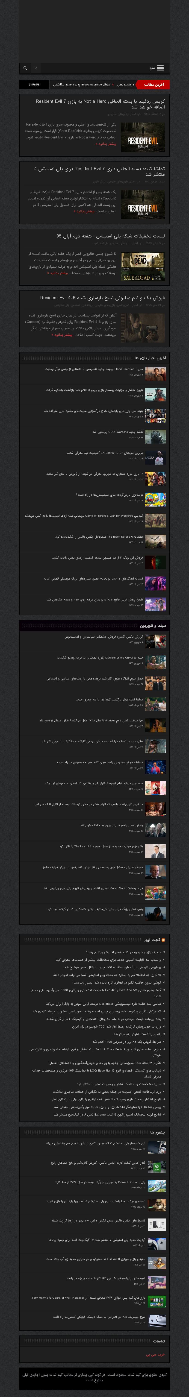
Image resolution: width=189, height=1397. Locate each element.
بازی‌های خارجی (118, 114)
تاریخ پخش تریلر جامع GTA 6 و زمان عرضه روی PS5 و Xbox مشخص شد (95, 599)
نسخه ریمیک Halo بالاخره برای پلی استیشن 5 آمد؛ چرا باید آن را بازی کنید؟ (96, 1201)
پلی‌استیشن (101, 243)
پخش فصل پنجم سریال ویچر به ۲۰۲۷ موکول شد (111, 825)
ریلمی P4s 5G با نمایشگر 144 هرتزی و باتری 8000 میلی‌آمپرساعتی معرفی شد (107, 1107)
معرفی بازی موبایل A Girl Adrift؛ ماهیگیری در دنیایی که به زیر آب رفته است (95, 1259)
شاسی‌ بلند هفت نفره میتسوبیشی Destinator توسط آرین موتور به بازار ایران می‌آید (103, 1003)
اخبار (133, 114)
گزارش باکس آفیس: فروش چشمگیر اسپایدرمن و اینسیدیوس (104, 637)
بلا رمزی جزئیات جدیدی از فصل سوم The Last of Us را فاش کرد (101, 846)
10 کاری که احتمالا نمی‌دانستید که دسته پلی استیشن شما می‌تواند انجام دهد (107, 975)
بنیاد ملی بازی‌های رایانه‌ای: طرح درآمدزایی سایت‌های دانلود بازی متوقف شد (93, 411)
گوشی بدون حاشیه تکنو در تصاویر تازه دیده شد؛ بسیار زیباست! (117, 982)
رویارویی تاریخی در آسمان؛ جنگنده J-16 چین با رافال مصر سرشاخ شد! (112, 967)
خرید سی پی (155, 1354)
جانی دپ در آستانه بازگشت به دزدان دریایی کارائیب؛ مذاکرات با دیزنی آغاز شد (92, 741)
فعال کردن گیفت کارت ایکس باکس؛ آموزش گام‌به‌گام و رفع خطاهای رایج (98, 1163)
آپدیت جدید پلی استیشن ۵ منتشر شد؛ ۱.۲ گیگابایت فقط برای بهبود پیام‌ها (97, 1240)
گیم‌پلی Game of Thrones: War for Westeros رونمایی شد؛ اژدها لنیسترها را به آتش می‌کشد (84, 516)
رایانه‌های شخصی (82, 305)
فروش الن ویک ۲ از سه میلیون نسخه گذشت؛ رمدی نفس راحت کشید (97, 558)
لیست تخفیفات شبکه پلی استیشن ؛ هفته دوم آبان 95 (110, 236)
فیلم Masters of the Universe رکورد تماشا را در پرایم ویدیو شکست (100, 658)
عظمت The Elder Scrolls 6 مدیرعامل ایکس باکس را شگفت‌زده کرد (99, 537)
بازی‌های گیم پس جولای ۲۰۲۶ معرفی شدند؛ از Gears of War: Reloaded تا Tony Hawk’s (88, 1298)
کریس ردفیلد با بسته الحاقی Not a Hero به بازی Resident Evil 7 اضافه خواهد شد (100, 104)
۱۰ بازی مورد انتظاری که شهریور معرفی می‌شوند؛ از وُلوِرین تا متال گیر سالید (94, 474)
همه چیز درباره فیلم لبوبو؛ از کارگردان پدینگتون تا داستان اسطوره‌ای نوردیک (94, 783)
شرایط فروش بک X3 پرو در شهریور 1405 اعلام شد (126, 1041)
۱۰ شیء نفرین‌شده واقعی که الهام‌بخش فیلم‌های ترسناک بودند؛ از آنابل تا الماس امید (88, 804)
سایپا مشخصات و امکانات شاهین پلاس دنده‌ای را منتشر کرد (119, 1084)
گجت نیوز (152, 940)
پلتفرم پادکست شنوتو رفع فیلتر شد (137, 1034)
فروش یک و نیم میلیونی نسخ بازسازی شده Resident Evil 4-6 (102, 298)
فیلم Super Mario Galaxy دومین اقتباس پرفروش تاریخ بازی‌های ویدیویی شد (93, 888)
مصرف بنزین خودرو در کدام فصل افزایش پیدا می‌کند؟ (123, 952)
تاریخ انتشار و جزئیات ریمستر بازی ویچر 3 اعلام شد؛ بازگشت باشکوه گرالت (94, 390)
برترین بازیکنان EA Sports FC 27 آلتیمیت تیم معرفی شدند (105, 453)
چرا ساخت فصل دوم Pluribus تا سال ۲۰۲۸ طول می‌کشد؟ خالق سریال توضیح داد (91, 720)
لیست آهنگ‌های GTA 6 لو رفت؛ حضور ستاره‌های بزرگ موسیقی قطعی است (93, 579)
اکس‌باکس (123, 305)
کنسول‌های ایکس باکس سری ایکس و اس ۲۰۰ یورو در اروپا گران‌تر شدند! (98, 1220)
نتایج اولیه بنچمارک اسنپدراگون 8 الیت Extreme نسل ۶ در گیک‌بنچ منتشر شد (107, 1114)
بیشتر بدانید (106, 144)
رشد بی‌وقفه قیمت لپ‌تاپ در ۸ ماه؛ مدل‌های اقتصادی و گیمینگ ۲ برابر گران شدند (103, 1019)
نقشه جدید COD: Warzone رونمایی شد (117, 432)
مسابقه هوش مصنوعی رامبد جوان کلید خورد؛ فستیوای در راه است (100, 762)
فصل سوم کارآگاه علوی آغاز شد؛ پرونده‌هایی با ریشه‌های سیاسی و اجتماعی (95, 679)
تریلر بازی (99, 181)
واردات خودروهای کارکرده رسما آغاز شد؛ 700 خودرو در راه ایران (116, 1026)
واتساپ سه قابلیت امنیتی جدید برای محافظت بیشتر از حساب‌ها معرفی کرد (108, 959)
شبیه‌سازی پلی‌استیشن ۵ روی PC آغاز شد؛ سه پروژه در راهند (106, 1278)
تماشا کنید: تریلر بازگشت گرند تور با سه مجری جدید (109, 699)
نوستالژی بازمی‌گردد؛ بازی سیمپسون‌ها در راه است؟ (109, 495)
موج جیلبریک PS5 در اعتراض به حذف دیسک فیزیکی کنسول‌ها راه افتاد (99, 1317)
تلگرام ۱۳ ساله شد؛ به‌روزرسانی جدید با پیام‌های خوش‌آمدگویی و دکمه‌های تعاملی (104, 1063)
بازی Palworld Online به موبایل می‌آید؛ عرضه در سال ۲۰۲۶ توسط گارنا (100, 1182)
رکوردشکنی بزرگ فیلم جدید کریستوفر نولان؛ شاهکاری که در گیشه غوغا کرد (95, 909)
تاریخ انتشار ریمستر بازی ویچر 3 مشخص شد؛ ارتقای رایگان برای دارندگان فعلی (106, 1099)
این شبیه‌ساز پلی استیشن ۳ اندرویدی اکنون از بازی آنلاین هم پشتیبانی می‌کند (95, 1143)
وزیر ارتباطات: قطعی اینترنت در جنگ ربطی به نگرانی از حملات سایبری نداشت (107, 1091)
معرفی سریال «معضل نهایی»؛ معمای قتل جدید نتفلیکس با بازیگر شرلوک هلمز (93, 867)
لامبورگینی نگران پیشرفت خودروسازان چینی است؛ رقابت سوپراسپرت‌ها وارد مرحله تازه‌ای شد (96, 1011)
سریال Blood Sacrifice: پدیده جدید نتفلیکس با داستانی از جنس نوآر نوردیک (97, 84)
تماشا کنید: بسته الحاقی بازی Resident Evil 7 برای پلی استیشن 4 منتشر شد (99, 171)
